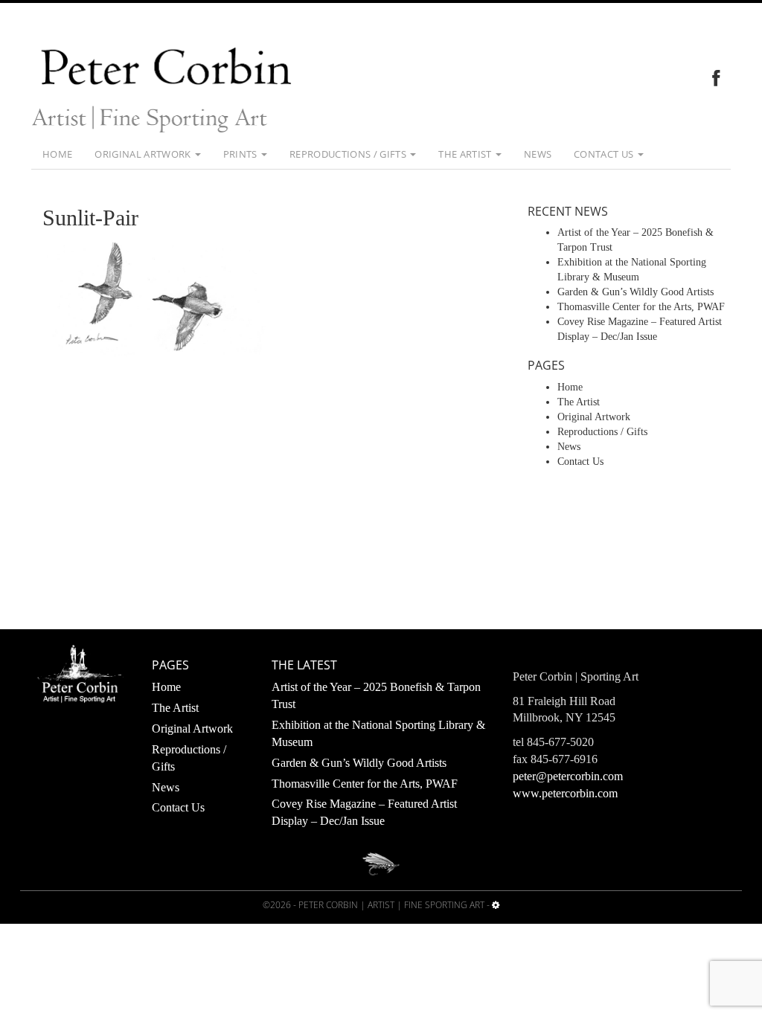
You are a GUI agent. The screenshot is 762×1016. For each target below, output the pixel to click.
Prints (241, 154)
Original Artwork (144, 154)
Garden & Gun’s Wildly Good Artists (635, 292)
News (537, 154)
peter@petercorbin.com (568, 776)
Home (57, 154)
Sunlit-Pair (90, 217)
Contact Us (605, 154)
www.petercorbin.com (565, 793)
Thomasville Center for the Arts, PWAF (641, 306)
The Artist (466, 154)
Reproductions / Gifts (349, 154)
